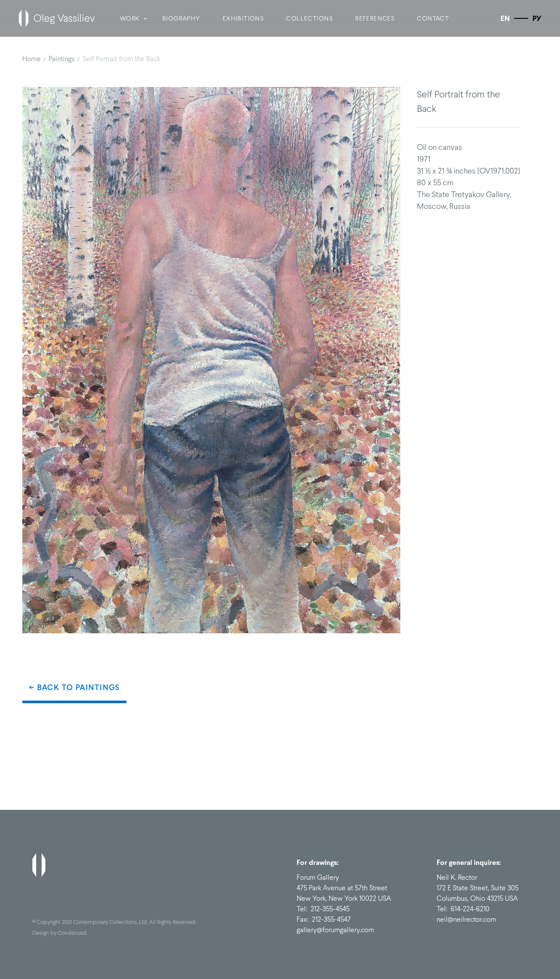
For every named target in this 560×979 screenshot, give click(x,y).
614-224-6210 (470, 908)
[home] (57, 18)
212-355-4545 (330, 908)
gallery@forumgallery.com (335, 929)
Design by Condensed (59, 933)
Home (31, 58)
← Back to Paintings (74, 687)
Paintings (62, 58)
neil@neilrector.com (466, 919)
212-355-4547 (331, 919)
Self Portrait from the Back (121, 58)
